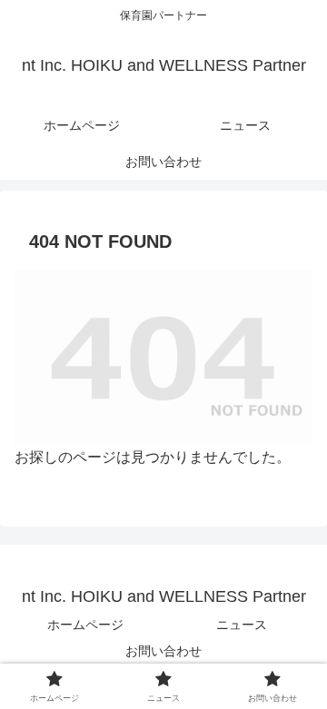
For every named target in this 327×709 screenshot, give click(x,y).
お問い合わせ (163, 651)
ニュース (241, 624)
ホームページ (85, 624)
